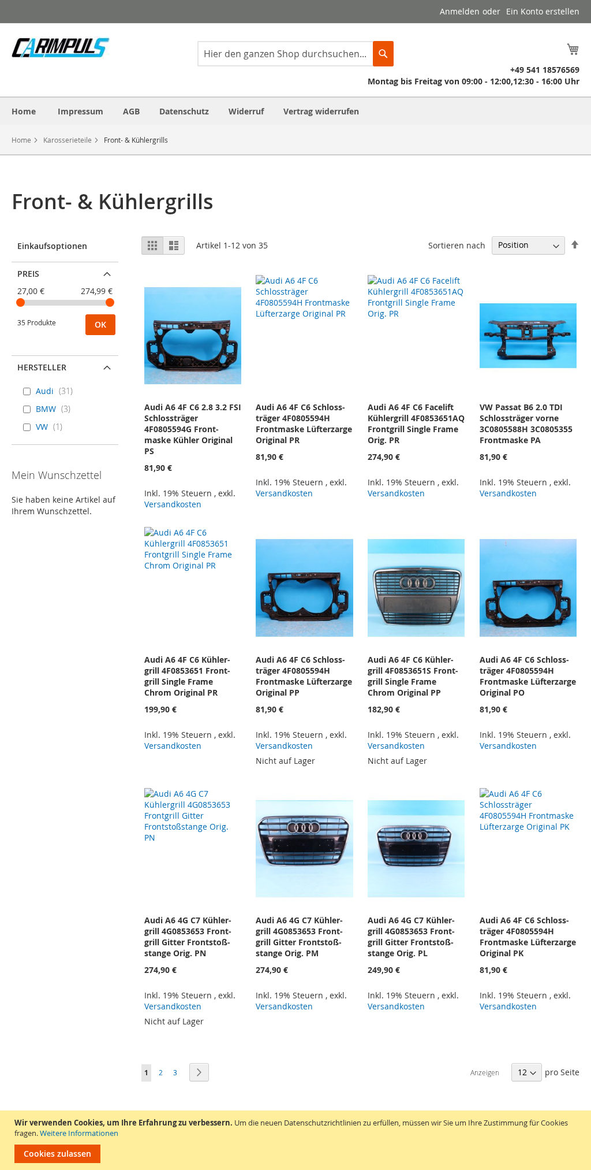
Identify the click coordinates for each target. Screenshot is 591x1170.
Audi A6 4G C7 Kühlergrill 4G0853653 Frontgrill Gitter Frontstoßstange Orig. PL (411, 937)
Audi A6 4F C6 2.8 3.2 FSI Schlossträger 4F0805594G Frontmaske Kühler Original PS (192, 429)
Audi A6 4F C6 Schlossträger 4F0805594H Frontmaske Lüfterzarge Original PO (528, 676)
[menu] (295, 111)
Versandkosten (172, 504)
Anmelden (460, 11)
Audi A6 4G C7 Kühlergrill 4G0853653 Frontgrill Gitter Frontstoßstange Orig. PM (299, 937)
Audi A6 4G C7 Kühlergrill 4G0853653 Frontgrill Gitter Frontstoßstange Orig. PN (187, 937)
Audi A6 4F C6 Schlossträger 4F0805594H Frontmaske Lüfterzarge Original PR (304, 423)
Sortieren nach (456, 244)
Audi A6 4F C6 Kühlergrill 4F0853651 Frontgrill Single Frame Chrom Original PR (187, 676)
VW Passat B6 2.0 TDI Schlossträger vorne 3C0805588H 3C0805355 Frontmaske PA (526, 423)
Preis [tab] (28, 273)
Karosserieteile (67, 139)
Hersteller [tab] (41, 367)
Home (21, 139)
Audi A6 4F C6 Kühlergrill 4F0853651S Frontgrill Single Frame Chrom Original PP (413, 676)
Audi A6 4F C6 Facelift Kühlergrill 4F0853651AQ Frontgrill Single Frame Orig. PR (416, 423)
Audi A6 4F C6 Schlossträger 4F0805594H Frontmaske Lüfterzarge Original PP (304, 676)
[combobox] (295, 53)
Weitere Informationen (79, 1133)
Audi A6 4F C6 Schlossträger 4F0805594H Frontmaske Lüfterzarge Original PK (528, 937)
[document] (296, 1140)
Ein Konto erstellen (542, 11)
